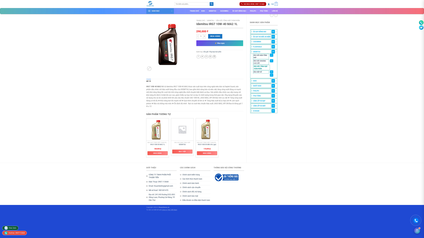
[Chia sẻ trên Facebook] (198, 57)
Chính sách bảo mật (190, 196)
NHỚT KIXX (257, 86)
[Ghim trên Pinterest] (210, 57)
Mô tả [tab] (148, 81)
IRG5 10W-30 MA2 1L (157, 144)
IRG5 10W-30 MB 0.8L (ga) (207, 144)
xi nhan (256, 111)
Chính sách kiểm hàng (191, 175)
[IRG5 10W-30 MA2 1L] (157, 129)
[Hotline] (421, 22)
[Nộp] (211, 4)
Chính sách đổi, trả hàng (191, 192)
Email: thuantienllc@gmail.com (161, 186)
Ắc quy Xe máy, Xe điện (261, 37)
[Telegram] (421, 27)
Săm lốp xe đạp (259, 101)
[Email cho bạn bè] (206, 57)
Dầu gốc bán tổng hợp (260, 56)
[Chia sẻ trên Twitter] (202, 57)
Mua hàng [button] (157, 153)
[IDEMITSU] (182, 129)
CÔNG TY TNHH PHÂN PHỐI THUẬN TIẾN (160, 176)
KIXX (203, 11)
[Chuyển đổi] (276, 32)
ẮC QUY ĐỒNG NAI (239, 11)
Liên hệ (275, 11)
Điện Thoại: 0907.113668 (158, 182)
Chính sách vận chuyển (191, 187)
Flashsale (257, 47)
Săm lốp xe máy (259, 106)
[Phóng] (149, 68)
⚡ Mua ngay (220, 43)
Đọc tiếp (182, 151)
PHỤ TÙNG (264, 11)
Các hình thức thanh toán (192, 179)
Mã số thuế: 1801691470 (158, 190)
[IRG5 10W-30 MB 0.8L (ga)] (207, 129)
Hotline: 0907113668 (16, 233)
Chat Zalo (12, 228)
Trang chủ (194, 11)
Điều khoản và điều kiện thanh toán (196, 200)
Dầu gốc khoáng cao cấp (260, 62)
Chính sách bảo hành (190, 183)
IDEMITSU (212, 11)
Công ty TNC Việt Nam (169, 210)
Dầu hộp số (258, 72)
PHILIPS (253, 11)
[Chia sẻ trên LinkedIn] (214, 57)
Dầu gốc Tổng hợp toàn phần (260, 67)
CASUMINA (224, 11)
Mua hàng (215, 36)
